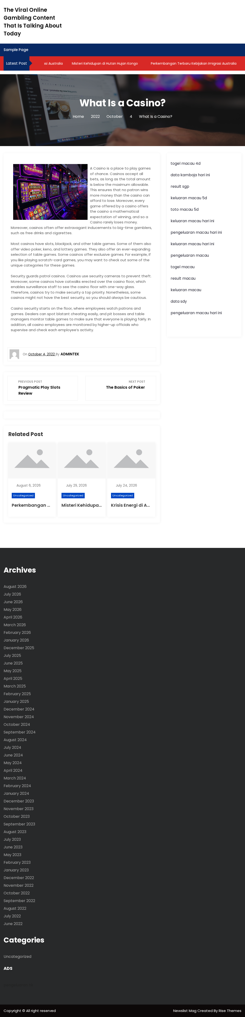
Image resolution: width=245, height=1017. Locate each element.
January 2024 (16, 793)
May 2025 (13, 671)
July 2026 (12, 594)
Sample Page (16, 49)
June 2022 (13, 923)
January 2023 (16, 870)
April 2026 (13, 617)
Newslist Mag (185, 1010)
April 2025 (13, 678)
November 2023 (18, 809)
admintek (70, 354)
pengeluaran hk (18, 985)
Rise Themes (230, 1010)
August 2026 (15, 586)
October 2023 (17, 816)
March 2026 (15, 625)
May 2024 (13, 763)
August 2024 (15, 740)
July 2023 (12, 839)
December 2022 (19, 878)
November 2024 (19, 717)
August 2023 (15, 832)
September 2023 (19, 824)
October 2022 (17, 893)
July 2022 (12, 916)
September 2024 (20, 732)
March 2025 (15, 686)
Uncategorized (23, 495)
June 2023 (13, 847)
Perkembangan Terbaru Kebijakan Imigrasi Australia (185, 63)
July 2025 (12, 655)
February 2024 (17, 786)
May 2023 (12, 855)
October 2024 (17, 724)
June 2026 (13, 602)
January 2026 (16, 640)
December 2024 (19, 709)
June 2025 (13, 663)
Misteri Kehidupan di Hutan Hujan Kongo (96, 63)
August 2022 (15, 908)
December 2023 (19, 801)
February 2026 (17, 632)
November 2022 (18, 885)
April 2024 (13, 770)
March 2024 (15, 778)
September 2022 (19, 900)
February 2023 (17, 862)
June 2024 (13, 755)
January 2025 (16, 701)
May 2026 (13, 609)
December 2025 (19, 648)
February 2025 (17, 694)
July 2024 (12, 747)
